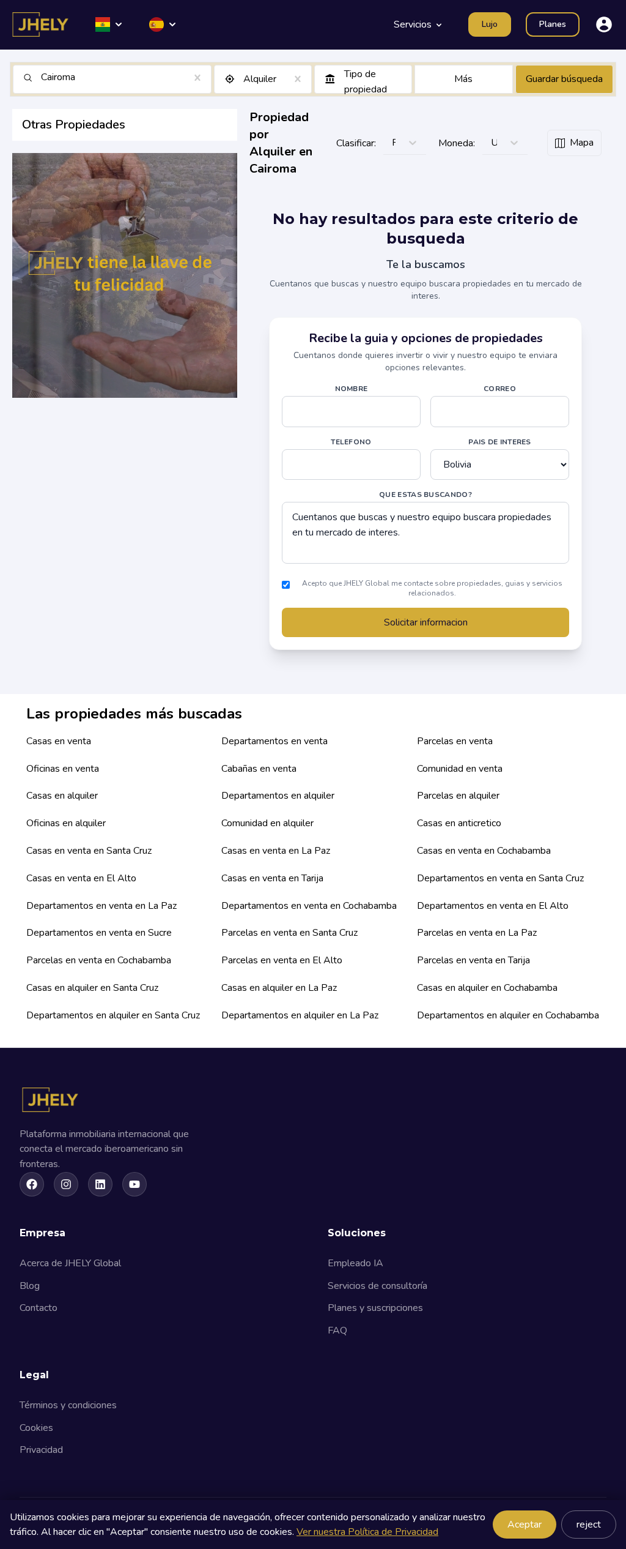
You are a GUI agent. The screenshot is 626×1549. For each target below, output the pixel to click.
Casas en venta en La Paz (275, 850)
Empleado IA (355, 1263)
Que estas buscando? (425, 494)
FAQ (337, 1330)
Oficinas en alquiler (66, 823)
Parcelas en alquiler (458, 795)
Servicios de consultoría (377, 1286)
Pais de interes (499, 442)
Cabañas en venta (258, 768)
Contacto (38, 1308)
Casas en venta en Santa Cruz (89, 850)
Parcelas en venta (455, 741)
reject (588, 1524)
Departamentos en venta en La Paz (101, 906)
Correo (500, 389)
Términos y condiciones (68, 1405)
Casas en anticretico (459, 823)
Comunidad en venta (460, 768)
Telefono (351, 442)
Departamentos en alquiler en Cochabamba (508, 1015)
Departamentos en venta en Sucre (99, 932)
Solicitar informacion (426, 622)
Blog (30, 1286)
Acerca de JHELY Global (70, 1263)
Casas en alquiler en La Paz (279, 988)
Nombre (351, 389)
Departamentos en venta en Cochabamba (309, 906)
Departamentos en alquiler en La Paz (299, 1015)
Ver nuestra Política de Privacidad (367, 1532)
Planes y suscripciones (375, 1308)
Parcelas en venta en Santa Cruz (289, 932)
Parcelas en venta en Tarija (473, 960)
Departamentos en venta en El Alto (493, 906)
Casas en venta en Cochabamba (484, 850)
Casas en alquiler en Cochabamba (487, 988)
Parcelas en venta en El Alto (281, 960)
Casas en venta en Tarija (272, 878)
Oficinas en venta (62, 768)
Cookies (36, 1428)
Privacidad (41, 1450)
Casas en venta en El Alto (81, 878)
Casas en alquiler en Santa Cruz (92, 988)
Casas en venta (58, 741)
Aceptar (524, 1524)
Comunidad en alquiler (267, 823)
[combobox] (42, 77)
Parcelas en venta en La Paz (477, 932)
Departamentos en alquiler (277, 795)
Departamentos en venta (274, 741)
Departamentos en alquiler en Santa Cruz (113, 1015)
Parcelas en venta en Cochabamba (98, 960)
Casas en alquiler (62, 795)
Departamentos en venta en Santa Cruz (500, 878)
